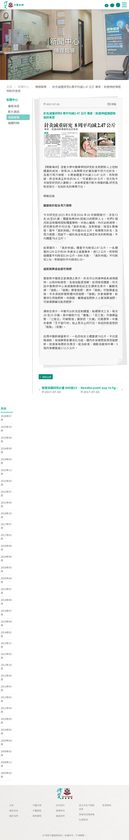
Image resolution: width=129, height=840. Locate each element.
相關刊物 (13, 123)
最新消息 (13, 106)
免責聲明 (106, 805)
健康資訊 (60, 810)
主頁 (11, 805)
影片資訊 (13, 112)
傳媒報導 (13, 117)
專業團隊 (37, 815)
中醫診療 (37, 805)
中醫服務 (37, 810)
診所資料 (60, 805)
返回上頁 (46, 376)
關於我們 (13, 815)
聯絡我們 (60, 815)
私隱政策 (83, 819)
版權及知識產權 (86, 814)
